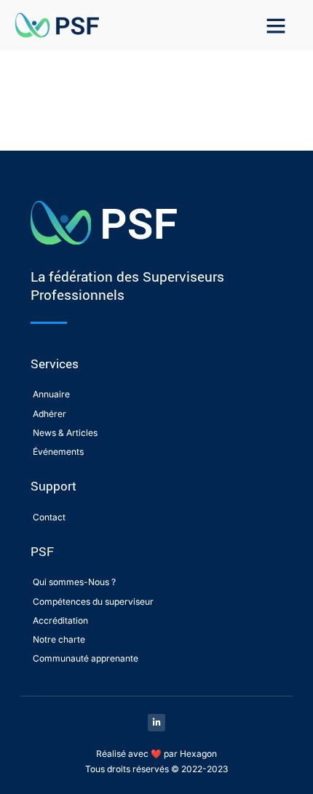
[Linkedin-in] (156, 722)
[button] (276, 25)
